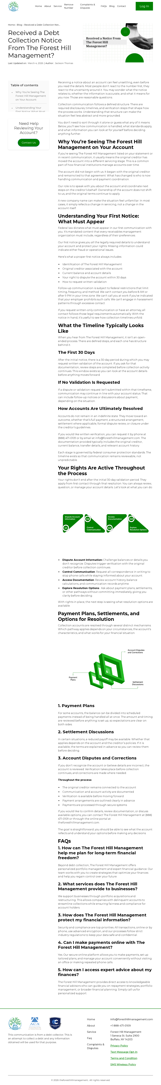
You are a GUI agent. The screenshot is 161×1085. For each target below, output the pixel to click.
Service (58, 6)
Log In (144, 6)
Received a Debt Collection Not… (42, 24)
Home (38, 6)
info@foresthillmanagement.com (131, 1019)
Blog (112, 6)
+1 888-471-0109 (120, 1025)
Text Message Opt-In (123, 1052)
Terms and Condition (123, 1058)
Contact (121, 6)
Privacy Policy (119, 1045)
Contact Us (29, 142)
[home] (19, 6)
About (47, 6)
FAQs (104, 6)
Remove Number (68, 6)
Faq (89, 1038)
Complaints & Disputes (87, 6)
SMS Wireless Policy (123, 1064)
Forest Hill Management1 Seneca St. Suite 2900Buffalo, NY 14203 (125, 1035)
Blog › (20, 24)
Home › (12, 24)
